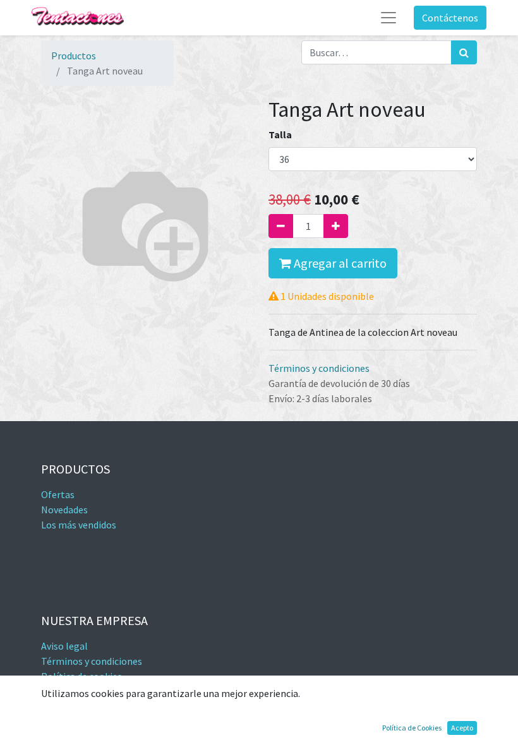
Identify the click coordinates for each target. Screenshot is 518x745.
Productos (73, 55)
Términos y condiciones (319, 368)
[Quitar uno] (280, 226)
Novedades (64, 509)
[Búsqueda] (464, 52)
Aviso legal (64, 646)
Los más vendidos (78, 524)
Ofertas (58, 494)
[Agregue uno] (335, 226)
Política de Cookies (412, 727)
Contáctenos (450, 17)
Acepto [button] (462, 727)
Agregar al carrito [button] (339, 263)
